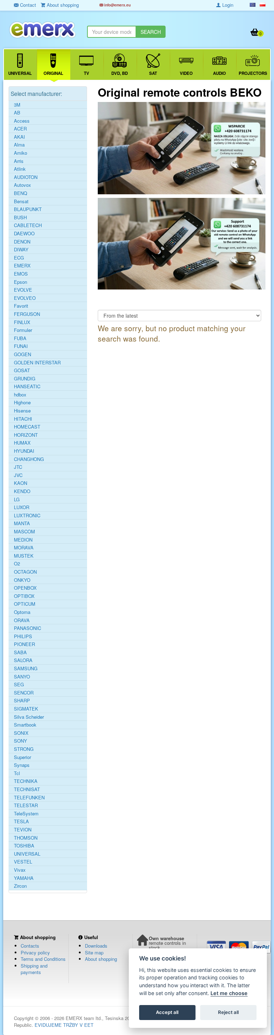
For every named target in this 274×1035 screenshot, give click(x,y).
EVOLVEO (25, 298)
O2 (17, 564)
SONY (20, 741)
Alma (19, 145)
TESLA (21, 821)
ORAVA (22, 620)
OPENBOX (25, 588)
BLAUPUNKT (28, 209)
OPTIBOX (24, 596)
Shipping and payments (34, 969)
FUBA (20, 338)
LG (17, 499)
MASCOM (24, 531)
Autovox (22, 185)
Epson (20, 282)
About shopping (101, 958)
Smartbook (25, 725)
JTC (18, 467)
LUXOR (21, 507)
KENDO (22, 491)
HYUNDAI (24, 451)
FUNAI (21, 346)
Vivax (20, 870)
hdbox (20, 395)
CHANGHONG (29, 459)
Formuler (23, 330)
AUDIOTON (25, 177)
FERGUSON (27, 314)
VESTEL (23, 862)
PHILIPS (23, 636)
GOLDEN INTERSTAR (37, 362)
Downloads (96, 945)
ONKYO (22, 580)
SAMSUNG (25, 668)
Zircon (20, 886)
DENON (22, 242)
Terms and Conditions (43, 958)
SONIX (21, 733)
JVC (18, 475)
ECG (19, 258)
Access (22, 121)
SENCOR (24, 693)
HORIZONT (26, 435)
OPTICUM (24, 604)
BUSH (20, 217)
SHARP (22, 700)
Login (227, 4)
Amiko (20, 153)
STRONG (24, 749)
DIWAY (21, 249)
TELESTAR (26, 805)
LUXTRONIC (27, 515)
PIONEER (24, 644)
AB (17, 113)
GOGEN (22, 354)
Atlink (20, 169)
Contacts (30, 945)
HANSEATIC (27, 386)
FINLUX (22, 322)
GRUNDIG (24, 378)
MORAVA (24, 547)
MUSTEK (24, 556)
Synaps (22, 765)
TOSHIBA (24, 846)
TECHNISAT (27, 789)
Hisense (22, 411)
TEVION (22, 829)
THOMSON (25, 838)
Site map (94, 952)
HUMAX (22, 443)
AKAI (19, 137)
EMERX (22, 265)
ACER (20, 129)
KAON (20, 483)
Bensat (21, 201)
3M (17, 105)
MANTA (22, 523)
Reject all (228, 1012)
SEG (19, 684)
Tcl (17, 773)
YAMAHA (24, 878)
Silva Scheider (29, 717)
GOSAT (22, 370)
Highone (22, 402)
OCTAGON (25, 572)
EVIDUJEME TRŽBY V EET (64, 1024)
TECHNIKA (25, 781)
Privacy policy (35, 952)
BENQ (20, 193)
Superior (22, 757)
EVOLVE (23, 290)
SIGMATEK (26, 709)
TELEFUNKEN (29, 797)
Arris (19, 161)
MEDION (23, 540)
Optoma (22, 612)
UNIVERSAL (27, 854)
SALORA (23, 660)
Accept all (167, 1012)
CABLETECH (28, 225)
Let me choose (229, 993)
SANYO (22, 677)
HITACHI (23, 419)
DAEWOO (24, 233)
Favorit (21, 306)
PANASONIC (27, 628)
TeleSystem (26, 813)
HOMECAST (27, 427)
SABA (20, 652)
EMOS (21, 274)
